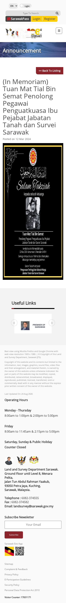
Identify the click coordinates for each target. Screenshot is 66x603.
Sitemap (9, 563)
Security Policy (12, 584)
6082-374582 (20, 502)
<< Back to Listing (49, 70)
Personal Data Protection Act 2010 (22, 590)
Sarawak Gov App (14, 543)
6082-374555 (30, 498)
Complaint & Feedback (16, 569)
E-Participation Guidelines (18, 579)
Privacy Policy (11, 574)
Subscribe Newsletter (19, 517)
